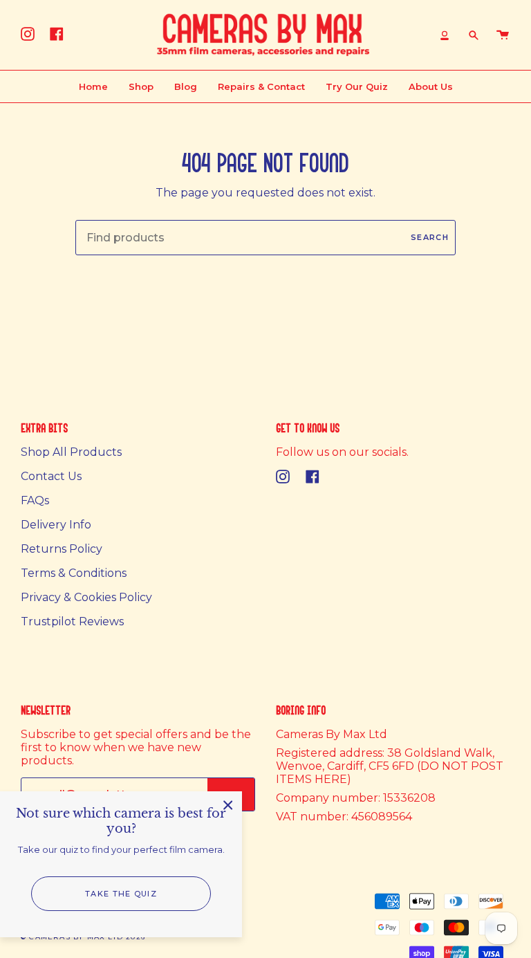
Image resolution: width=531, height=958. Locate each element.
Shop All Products (71, 452)
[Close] (228, 805)
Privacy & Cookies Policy (86, 597)
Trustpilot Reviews (72, 621)
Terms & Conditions (74, 573)
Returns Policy (61, 548)
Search (430, 237)
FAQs (35, 500)
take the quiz (121, 894)
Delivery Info (56, 524)
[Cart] (502, 35)
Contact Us (51, 476)
